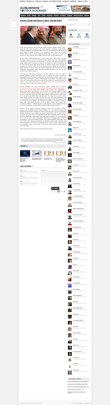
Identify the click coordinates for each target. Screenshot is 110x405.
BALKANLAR (49, 16)
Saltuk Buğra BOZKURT (78, 320)
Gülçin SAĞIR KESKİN (77, 307)
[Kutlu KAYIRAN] (70, 281)
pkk (45, 140)
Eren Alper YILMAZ (77, 133)
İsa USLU (75, 264)
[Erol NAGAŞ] (70, 343)
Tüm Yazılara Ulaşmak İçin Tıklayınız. (80, 48)
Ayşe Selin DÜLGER (77, 177)
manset (22, 140)
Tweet (14, 20)
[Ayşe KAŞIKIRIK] (70, 293)
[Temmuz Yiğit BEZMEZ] (70, 200)
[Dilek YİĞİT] (70, 88)
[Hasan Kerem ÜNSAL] (70, 76)
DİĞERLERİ (86, 16)
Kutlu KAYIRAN (76, 276)
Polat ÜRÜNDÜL (76, 152)
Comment (43, 170)
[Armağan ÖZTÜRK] (70, 100)
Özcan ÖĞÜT (75, 258)
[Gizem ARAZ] (70, 306)
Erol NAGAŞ (75, 339)
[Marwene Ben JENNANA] (70, 225)
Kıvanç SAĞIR (76, 270)
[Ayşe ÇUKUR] (70, 361)
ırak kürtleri (23, 139)
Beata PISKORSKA (77, 121)
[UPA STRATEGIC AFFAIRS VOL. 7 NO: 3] (49, 157)
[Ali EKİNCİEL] (70, 368)
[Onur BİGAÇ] (70, 237)
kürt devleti (42, 139)
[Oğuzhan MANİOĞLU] (70, 299)
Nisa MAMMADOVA (77, 227)
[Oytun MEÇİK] (70, 119)
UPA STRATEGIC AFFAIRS (55, 1)
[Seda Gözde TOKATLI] (70, 144)
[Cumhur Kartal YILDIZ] (70, 219)
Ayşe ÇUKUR (76, 357)
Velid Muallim (53, 141)
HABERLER (22, 1)
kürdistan (27, 139)
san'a (64, 140)
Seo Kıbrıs (80, 403)
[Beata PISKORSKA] (70, 125)
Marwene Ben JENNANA (78, 220)
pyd (46, 140)
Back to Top (87, 403)
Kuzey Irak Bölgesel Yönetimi (57, 139)
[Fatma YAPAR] (70, 374)
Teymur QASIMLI (76, 283)
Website (21, 181)
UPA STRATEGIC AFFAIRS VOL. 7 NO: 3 (48, 159)
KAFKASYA (56, 16)
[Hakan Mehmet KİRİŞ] (70, 94)
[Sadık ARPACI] (70, 349)
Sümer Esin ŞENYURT (77, 202)
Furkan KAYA (75, 239)
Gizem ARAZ (75, 301)
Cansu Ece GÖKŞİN (77, 351)
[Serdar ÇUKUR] (70, 250)
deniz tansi (62, 138)
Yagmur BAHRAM (76, 332)
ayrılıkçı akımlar (46, 138)
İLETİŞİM (85, 1)
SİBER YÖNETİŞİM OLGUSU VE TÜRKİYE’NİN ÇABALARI (24, 160)
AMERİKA (34, 16)
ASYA (39, 16)
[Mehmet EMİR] (70, 175)
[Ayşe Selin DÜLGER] (70, 181)
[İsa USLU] (70, 268)
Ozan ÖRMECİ (76, 46)
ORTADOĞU (69, 16)
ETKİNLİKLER (38, 1)
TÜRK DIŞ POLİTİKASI (78, 16)
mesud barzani (27, 140)
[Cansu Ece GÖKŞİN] (70, 355)
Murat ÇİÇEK (75, 314)
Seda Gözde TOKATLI (77, 140)
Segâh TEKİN (75, 127)
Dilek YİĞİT (75, 84)
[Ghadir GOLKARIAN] (70, 113)
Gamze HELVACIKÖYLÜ (78, 158)
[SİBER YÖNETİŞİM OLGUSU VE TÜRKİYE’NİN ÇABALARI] (25, 157)
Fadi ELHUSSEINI (76, 252)
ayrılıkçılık (51, 138)
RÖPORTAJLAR (30, 1)
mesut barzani (32, 140)
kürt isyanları (46, 139)
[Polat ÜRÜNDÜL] (70, 156)
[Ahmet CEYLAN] (70, 63)
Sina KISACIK (76, 78)
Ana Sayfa (23, 16)
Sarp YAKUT (75, 326)
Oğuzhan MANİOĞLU (77, 295)
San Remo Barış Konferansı (58, 140)
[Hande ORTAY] (70, 150)
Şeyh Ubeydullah (30, 141)
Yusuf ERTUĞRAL (76, 189)
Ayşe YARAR (75, 165)
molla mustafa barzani (40, 140)
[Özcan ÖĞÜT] (70, 262)
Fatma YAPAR (76, 370)
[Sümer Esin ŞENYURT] (70, 206)
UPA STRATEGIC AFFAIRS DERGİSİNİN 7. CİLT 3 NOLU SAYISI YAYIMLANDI (61, 160)
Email (23, 176)
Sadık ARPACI (76, 345)
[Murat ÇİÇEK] (70, 318)
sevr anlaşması (24, 141)
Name (23, 170)
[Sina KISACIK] (70, 82)
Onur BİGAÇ (75, 233)
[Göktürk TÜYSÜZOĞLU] (70, 107)
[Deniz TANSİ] (70, 57)
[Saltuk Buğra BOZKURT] (70, 324)
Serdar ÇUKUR (76, 245)
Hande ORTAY (76, 146)
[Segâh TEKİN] (70, 132)
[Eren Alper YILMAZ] (70, 138)
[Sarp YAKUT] (70, 330)
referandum (50, 140)
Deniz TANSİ (75, 53)
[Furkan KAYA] (70, 243)
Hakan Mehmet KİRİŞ (77, 90)
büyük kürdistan (56, 138)
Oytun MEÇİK (75, 115)
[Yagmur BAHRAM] (70, 337)
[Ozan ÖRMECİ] (70, 51)
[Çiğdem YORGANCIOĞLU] (70, 212)
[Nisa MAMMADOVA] (70, 231)
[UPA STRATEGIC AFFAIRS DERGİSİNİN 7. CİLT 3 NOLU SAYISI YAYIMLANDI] (61, 157)
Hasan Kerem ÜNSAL (77, 71)
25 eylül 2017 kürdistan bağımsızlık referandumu (34, 138)
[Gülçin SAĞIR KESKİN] (70, 312)
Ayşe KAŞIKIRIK (76, 289)
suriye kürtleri (39, 141)
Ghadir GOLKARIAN (77, 109)
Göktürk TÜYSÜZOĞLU (78, 102)
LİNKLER (80, 1)
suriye (35, 141)
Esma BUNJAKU (76, 183)
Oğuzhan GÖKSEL (77, 65)
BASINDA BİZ (66, 1)
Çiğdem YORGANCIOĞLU (78, 208)
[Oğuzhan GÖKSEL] (70, 69)
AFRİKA (29, 16)
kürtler (51, 139)
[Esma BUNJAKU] (70, 187)
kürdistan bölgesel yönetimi (35, 139)
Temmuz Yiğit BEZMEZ (77, 196)
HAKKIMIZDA (73, 1)
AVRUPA (43, 16)
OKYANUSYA (63, 16)
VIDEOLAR (45, 1)
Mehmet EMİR (76, 171)
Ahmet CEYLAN (76, 59)
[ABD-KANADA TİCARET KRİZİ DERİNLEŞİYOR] (37, 157)
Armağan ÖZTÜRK (77, 96)
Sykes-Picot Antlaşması (46, 141)
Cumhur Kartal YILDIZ (77, 214)
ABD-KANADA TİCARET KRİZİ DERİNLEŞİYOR (37, 159)
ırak (65, 138)
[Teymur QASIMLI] (70, 287)
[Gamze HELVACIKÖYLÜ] (70, 163)
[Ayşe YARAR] (70, 169)
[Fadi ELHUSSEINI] (70, 256)
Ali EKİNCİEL (75, 363)
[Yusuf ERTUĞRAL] (70, 194)
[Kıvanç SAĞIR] (70, 274)
